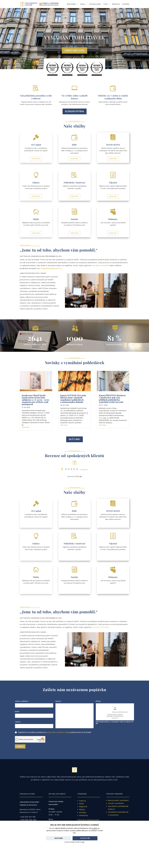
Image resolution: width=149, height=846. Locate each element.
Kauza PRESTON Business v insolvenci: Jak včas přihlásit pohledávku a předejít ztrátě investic (112, 398)
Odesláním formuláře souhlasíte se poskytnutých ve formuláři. (54, 732)
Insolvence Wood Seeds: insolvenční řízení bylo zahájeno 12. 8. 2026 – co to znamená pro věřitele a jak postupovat (35, 400)
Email (17, 712)
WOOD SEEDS (113, 144)
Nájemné (113, 182)
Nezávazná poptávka (74, 111)
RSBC (74, 144)
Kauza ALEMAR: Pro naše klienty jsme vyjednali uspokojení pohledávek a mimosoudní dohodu (73, 398)
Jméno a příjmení (22, 701)
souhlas (94, 828)
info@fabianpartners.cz (51, 268)
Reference (116, 4)
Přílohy (98, 701)
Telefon (18, 722)
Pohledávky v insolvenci (74, 182)
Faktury (36, 182)
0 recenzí (84, 469)
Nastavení (59, 838)
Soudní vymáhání (116, 803)
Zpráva (58, 701)
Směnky (74, 219)
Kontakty (125, 4)
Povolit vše (85, 838)
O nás (105, 4)
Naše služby (71, 4)
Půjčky (36, 219)
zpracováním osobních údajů (58, 732)
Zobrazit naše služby (74, 50)
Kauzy (82, 4)
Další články (74, 439)
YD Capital (36, 144)
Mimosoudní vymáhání (118, 800)
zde (83, 842)
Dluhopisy (113, 219)
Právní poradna (95, 4)
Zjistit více (36, 158)
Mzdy (81, 803)
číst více (25, 427)
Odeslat (20, 746)
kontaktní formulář (100, 265)
